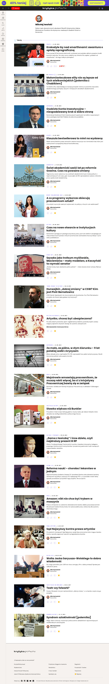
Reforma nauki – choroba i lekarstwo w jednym (71, 470)
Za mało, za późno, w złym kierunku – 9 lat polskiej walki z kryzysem (73, 349)
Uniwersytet (50, 164)
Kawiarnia (3, 35)
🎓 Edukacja (50, 74)
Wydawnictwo (2, 19)
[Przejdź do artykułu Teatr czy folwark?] (29, 595)
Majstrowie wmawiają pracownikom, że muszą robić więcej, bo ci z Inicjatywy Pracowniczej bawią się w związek (71, 380)
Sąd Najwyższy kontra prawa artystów (70, 529)
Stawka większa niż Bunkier (63, 408)
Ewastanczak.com (84, 680)
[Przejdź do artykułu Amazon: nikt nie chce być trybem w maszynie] (29, 506)
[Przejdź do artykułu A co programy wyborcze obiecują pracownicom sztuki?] (29, 206)
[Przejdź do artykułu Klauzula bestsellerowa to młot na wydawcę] (29, 146)
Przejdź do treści (7, 2)
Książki (48, 135)
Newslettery (3, 40)
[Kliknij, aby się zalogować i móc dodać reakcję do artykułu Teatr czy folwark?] (59, 602)
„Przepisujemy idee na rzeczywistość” (24, 660)
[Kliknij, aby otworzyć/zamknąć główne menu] (3, 8)
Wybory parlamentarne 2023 (54, 195)
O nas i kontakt (53, 671)
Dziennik (2, 14)
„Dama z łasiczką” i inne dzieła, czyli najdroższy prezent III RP (69, 439)
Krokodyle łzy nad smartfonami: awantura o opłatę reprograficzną (74, 48)
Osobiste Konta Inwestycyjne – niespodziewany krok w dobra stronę (69, 110)
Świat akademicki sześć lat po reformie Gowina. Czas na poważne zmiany (71, 169)
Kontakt (3, 51)
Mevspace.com (73, 680)
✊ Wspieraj (78, 674)
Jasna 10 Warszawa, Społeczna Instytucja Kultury (27, 674)
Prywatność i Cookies (80, 667)
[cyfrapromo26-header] (54, 3)
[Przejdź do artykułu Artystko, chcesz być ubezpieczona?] (29, 326)
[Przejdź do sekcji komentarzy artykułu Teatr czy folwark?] (54, 602)
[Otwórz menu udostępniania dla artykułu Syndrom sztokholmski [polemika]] (51, 631)
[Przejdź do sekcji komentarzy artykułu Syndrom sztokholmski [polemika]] (54, 631)
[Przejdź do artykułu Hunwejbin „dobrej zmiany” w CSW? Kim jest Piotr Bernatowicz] (29, 297)
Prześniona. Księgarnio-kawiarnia (58, 664)
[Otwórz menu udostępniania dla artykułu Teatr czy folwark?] (51, 602)
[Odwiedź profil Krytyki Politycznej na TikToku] (27, 681)
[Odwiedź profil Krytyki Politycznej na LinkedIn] (33, 681)
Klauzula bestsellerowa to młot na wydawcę (74, 138)
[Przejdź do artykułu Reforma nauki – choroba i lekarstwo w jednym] (29, 476)
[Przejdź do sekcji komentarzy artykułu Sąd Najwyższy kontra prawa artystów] (54, 543)
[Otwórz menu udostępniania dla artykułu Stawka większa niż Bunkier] (51, 423)
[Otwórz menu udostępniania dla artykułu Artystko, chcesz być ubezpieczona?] (51, 331)
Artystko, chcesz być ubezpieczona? (69, 318)
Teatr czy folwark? (57, 588)
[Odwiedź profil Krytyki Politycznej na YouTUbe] (30, 681)
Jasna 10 (3, 30)
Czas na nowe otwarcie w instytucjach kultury (70, 229)
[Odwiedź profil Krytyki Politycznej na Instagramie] (25, 681)
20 (56, 66)
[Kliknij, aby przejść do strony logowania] (99, 8)
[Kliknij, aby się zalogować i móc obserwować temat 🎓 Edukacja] (55, 74)
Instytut (3, 25)
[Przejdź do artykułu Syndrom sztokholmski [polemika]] (29, 625)
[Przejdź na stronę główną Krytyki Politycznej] (24, 652)
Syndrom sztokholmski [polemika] (68, 617)
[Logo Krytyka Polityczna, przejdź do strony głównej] (54, 8)
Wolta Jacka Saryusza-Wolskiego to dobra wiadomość (73, 560)
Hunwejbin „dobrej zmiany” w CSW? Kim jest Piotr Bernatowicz (72, 290)
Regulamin (77, 664)
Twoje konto (78, 671)
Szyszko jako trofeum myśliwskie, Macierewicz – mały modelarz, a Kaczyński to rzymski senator (73, 260)
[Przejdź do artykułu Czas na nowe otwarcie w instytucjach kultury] (29, 235)
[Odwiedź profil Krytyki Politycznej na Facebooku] (22, 681)
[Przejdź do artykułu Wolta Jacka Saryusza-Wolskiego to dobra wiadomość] (29, 566)
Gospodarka (49, 106)
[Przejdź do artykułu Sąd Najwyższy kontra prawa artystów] (29, 536)
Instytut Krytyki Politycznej (21, 671)
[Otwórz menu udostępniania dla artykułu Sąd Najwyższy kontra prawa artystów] (51, 543)
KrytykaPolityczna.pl (19, 664)
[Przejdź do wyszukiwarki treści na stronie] (8, 8)
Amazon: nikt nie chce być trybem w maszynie (69, 500)
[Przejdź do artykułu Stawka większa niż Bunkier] (29, 416)
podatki (48, 44)
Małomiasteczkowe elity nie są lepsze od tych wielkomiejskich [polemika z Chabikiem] (72, 80)
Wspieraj (17, 8)
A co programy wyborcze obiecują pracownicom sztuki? (68, 199)
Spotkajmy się (2, 45)
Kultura (48, 224)
